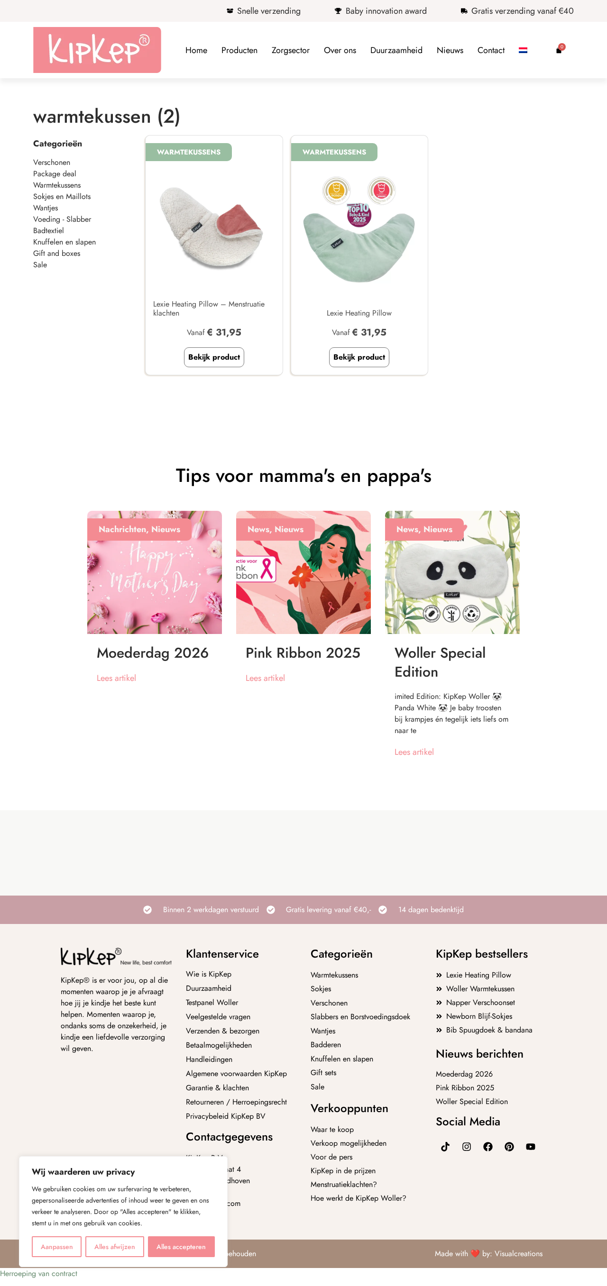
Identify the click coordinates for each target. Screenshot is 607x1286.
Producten (239, 50)
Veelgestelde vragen (218, 1017)
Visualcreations (519, 1253)
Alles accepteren (181, 1246)
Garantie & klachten (217, 1088)
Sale (40, 264)
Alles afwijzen (114, 1246)
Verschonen (51, 162)
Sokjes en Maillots (62, 196)
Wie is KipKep (208, 974)
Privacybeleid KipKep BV (226, 1116)
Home (196, 50)
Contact (491, 50)
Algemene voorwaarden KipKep (236, 1073)
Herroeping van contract (38, 1273)
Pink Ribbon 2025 (303, 653)
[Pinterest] (509, 1146)
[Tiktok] (445, 1146)
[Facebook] (487, 1146)
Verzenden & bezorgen (222, 1031)
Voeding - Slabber (62, 219)
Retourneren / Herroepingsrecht (236, 1102)
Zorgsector (291, 50)
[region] (123, 1211)
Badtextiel (48, 230)
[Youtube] (530, 1146)
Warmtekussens (57, 185)
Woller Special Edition (440, 662)
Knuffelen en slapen (64, 241)
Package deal (54, 173)
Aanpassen (57, 1246)
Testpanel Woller (212, 1002)
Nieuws (450, 50)
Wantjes (45, 207)
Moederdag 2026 (153, 653)
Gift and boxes (56, 253)
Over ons (340, 50)
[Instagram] (466, 1146)
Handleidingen (209, 1059)
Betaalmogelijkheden (219, 1045)
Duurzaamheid (396, 50)
